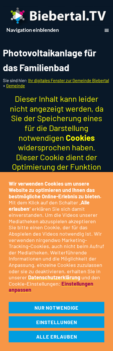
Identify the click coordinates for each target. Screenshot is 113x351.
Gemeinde (15, 85)
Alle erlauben (56, 336)
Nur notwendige (56, 308)
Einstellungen (56, 322)
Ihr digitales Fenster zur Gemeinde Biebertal (68, 80)
